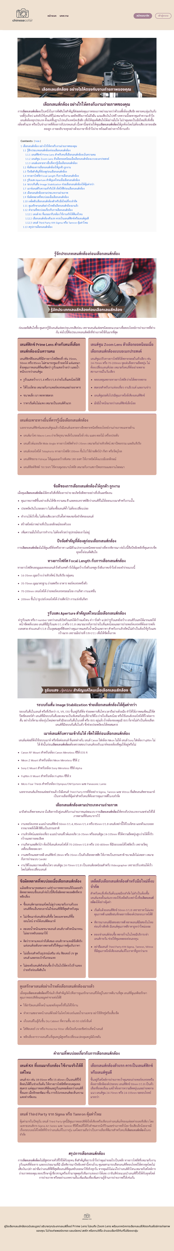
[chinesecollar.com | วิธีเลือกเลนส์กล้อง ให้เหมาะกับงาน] (22, 15)
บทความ (64, 16)
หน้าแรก (52, 16)
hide (37, 141)
